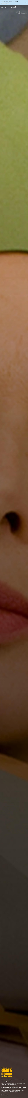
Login (25, 7)
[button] (2, 7)
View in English (5, 3)
